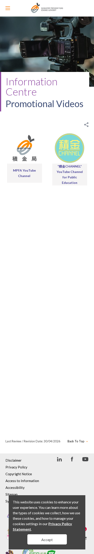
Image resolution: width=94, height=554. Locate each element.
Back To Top (76, 441)
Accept (47, 539)
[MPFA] (47, 12)
